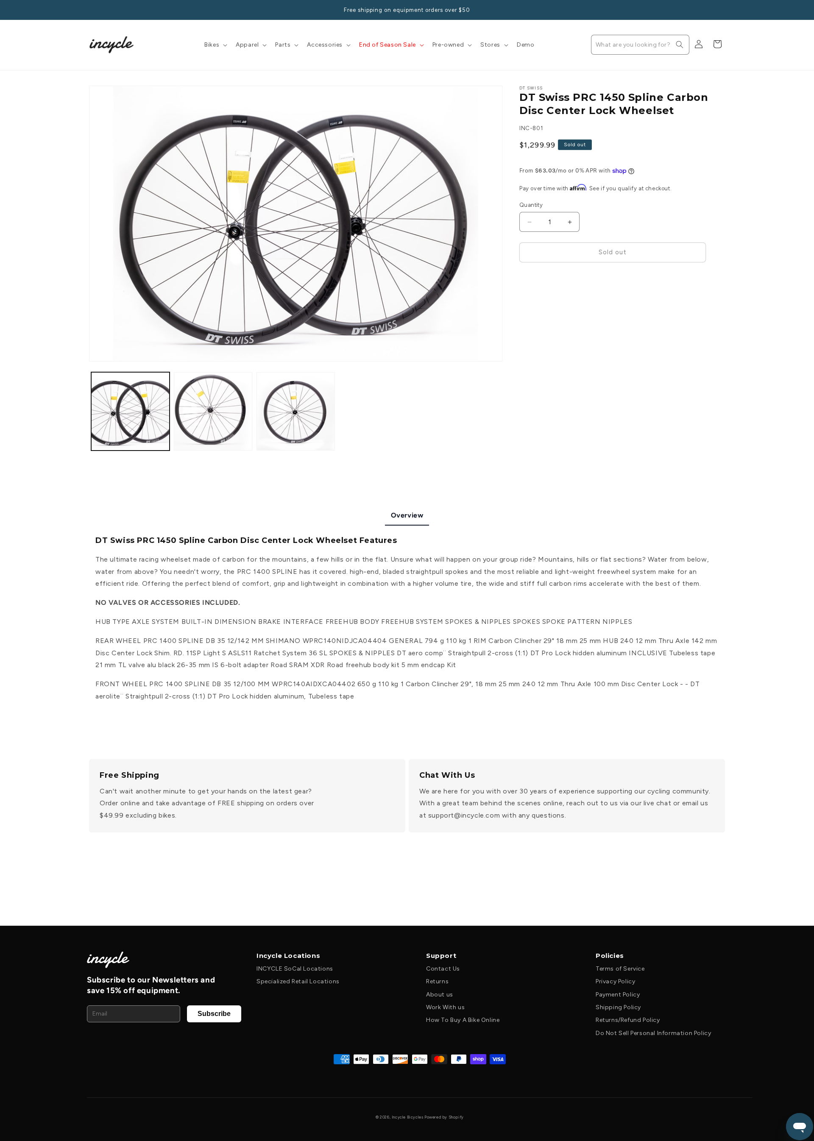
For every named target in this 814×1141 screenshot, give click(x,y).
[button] (215, 45)
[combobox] (640, 44)
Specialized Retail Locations (298, 981)
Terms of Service (620, 968)
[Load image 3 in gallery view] (295, 411)
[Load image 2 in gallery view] (213, 411)
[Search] (679, 44)
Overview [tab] (407, 515)
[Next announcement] (722, 10)
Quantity (531, 205)
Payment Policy (618, 994)
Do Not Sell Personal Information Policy (653, 1033)
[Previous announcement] (92, 10)
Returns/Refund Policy (628, 1020)
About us (439, 994)
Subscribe (214, 1013)
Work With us (445, 1007)
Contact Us (443, 968)
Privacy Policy (615, 981)
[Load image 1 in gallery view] (130, 411)
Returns (437, 981)
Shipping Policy (618, 1007)
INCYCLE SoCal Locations (294, 968)
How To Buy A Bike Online (462, 1020)
